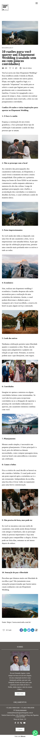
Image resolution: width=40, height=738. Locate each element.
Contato (20, 729)
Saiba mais (20, 694)
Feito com (20, 736)
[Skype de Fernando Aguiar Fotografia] (21, 723)
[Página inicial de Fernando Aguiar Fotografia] (5, 7)
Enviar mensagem (21, 710)
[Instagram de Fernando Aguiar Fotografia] (18, 723)
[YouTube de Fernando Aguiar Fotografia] (24, 723)
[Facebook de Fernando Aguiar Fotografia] (15, 723)
